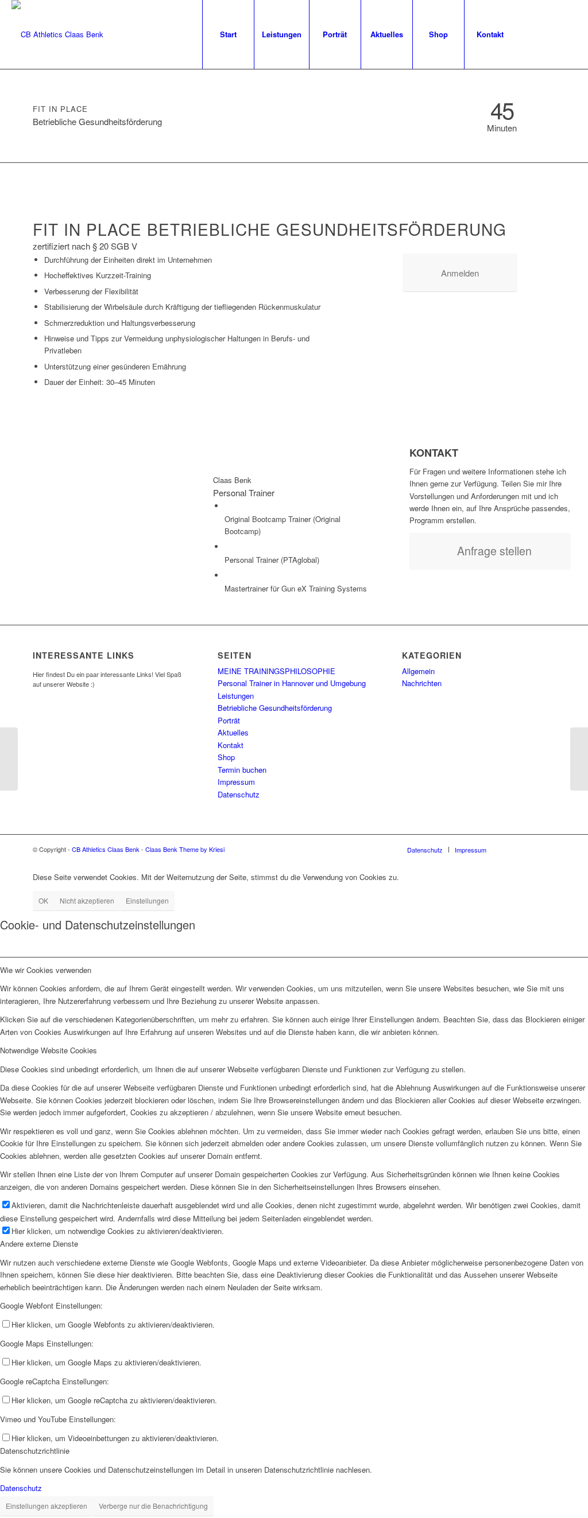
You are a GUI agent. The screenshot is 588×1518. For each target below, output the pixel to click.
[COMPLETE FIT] (579, 759)
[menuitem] (228, 34)
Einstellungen (147, 900)
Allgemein (418, 670)
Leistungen (236, 695)
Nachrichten (422, 683)
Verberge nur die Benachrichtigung (153, 1506)
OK (43, 900)
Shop (226, 757)
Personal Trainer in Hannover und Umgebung (292, 683)
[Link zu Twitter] (568, 33)
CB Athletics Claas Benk (106, 849)
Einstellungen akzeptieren (46, 1506)
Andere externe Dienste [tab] (39, 1243)
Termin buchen (242, 769)
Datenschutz (239, 794)
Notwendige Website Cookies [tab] (48, 1050)
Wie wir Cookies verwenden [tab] (45, 969)
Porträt (229, 720)
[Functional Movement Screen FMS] (9, 759)
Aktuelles (233, 732)
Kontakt (230, 744)
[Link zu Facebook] (533, 33)
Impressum (236, 781)
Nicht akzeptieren (87, 900)
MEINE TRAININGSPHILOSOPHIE (276, 670)
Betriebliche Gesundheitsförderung (275, 707)
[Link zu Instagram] (550, 33)
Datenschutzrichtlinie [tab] (34, 1450)
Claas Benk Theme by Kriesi (185, 849)
